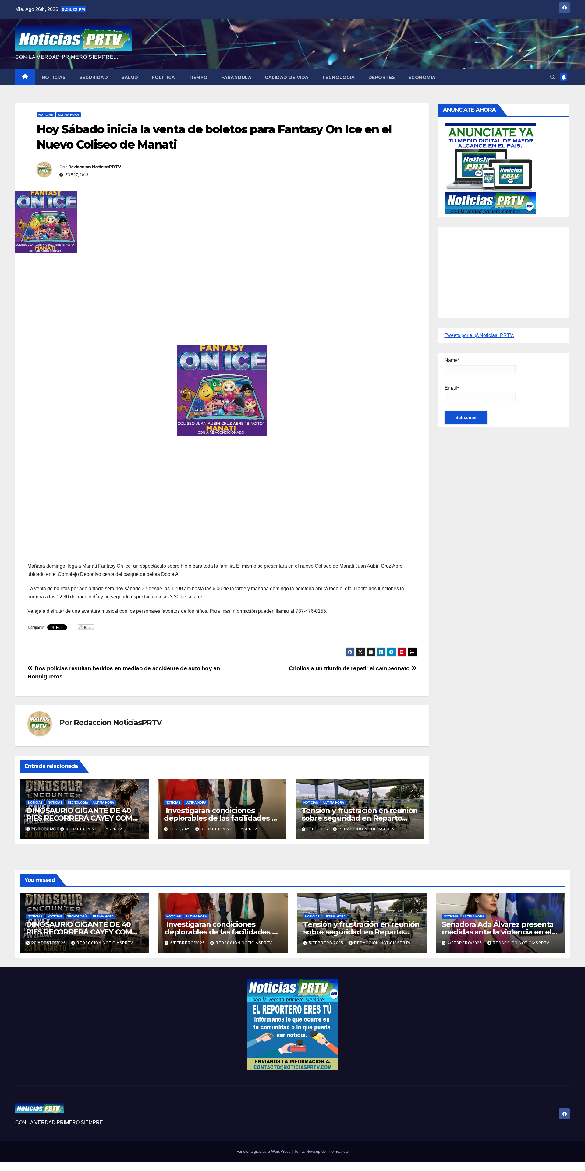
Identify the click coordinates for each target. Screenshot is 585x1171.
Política (163, 77)
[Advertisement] (210, 302)
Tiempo (198, 77)
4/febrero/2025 (465, 943)
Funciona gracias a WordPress (264, 1151)
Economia (422, 77)
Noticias (54, 77)
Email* (452, 388)
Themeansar (338, 1151)
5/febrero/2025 (327, 943)
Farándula (236, 77)
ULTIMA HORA (68, 114)
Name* (452, 360)
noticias (35, 802)
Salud (129, 77)
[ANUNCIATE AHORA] (490, 167)
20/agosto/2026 (49, 943)
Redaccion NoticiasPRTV (94, 167)
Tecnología (338, 77)
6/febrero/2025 (188, 943)
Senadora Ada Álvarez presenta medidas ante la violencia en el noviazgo (498, 932)
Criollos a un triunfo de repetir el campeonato (350, 668)
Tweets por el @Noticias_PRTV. (479, 335)
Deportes (381, 77)
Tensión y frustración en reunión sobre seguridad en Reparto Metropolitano (360, 818)
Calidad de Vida (287, 77)
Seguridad (93, 77)
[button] (552, 77)
